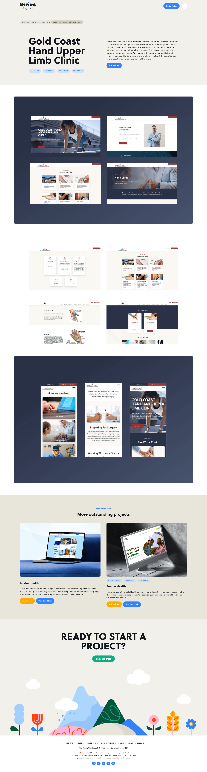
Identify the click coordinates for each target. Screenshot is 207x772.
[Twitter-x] (108, 764)
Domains (140, 743)
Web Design (78, 71)
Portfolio (25, 22)
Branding (130, 580)
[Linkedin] (113, 764)
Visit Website (114, 65)
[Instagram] (94, 764)
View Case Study (45, 601)
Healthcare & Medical (41, 22)
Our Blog (101, 743)
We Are (79, 743)
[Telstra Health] (60, 550)
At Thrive (69, 743)
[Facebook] (99, 764)
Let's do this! (103, 658)
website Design (114, 580)
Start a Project (171, 6)
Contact (121, 743)
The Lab (111, 743)
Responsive (63, 71)
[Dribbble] (103, 764)
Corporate (34, 71)
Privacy (130, 743)
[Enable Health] (146, 550)
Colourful (143, 580)
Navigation (49, 71)
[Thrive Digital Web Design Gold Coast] (28, 6)
